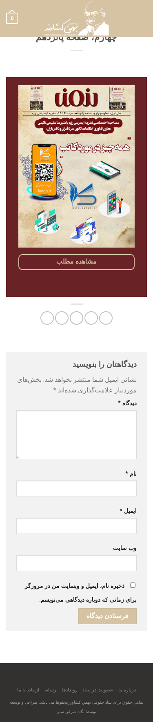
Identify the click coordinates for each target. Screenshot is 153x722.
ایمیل (128, 510)
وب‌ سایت (125, 548)
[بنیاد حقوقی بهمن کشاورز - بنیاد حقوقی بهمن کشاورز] (76, 18)
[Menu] (142, 18)
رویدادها (70, 690)
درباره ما (127, 690)
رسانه (50, 690)
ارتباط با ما (28, 690)
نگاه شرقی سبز (70, 711)
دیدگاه (127, 403)
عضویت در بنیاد (97, 690)
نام (131, 473)
